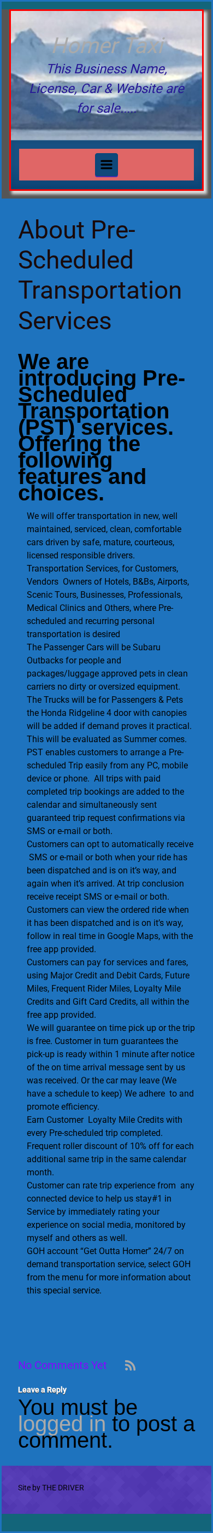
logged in (62, 1424)
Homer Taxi (107, 46)
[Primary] (106, 164)
